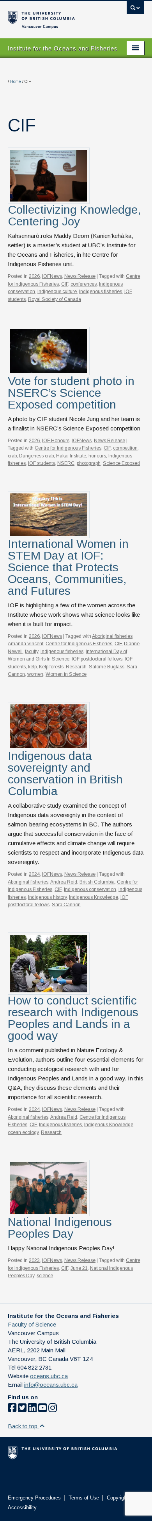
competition (125, 448)
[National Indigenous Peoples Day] (49, 1187)
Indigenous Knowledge (93, 897)
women (35, 674)
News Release (79, 276)
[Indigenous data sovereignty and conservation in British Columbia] (49, 725)
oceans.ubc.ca (49, 1376)
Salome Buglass (106, 667)
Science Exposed (121, 463)
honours (97, 456)
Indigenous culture (57, 291)
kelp (32, 667)
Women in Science (66, 674)
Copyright (117, 1498)
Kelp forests (51, 667)
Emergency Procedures (34, 1498)
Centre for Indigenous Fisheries (68, 448)
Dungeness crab (36, 456)
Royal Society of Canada (54, 299)
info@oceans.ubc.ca (51, 1384)
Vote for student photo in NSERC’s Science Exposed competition (71, 392)
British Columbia (97, 882)
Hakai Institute (71, 456)
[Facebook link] (12, 1409)
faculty (31, 651)
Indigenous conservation (90, 889)
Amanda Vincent (25, 643)
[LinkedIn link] (32, 1409)
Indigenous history (47, 897)
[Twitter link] (22, 1409)
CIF (64, 284)
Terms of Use (84, 1498)
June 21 (79, 1268)
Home (15, 81)
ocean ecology (23, 1132)
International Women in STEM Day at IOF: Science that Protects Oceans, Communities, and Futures (68, 567)
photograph (89, 463)
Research (76, 667)
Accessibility (22, 1507)
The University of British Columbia (55, 16)
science (45, 1275)
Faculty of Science (32, 1324)
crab (12, 456)
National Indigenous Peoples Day (60, 1227)
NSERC (65, 463)
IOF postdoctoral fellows (97, 659)
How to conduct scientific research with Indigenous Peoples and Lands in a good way (73, 1018)
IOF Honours (55, 440)
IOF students (41, 463)
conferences (84, 284)
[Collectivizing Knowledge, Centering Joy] (49, 175)
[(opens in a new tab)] (49, 963)
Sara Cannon (66, 904)
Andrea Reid (63, 882)
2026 (34, 276)
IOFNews (52, 276)
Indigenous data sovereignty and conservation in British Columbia (65, 773)
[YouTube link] (42, 1409)
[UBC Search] (135, 9)
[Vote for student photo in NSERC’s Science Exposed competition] (49, 350)
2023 (34, 1260)
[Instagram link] (52, 1409)
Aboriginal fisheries (112, 636)
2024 (34, 874)
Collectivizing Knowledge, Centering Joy (74, 215)
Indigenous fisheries (100, 291)
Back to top (23, 1426)
